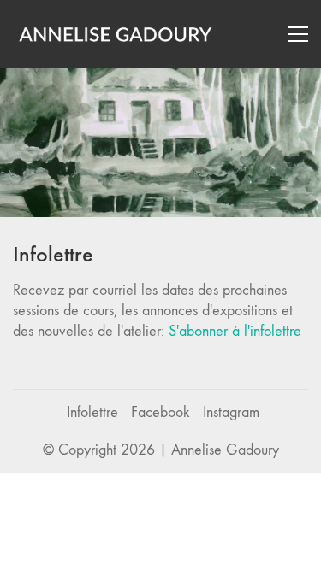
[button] (298, 34)
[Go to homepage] (115, 33)
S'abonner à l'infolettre (235, 331)
